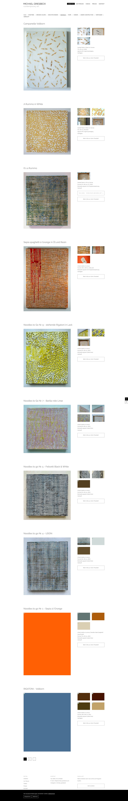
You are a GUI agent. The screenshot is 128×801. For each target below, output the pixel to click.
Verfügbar (99, 15)
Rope (69, 15)
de (126, 399)
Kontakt (101, 4)
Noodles (63, 15)
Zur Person (80, 4)
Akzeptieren (27, 796)
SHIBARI (76, 15)
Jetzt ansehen (91, 786)
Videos (88, 4)
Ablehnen (35, 796)
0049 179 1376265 (58, 779)
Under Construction (87, 15)
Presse (94, 4)
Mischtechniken (53, 15)
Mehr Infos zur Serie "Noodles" (91, 58)
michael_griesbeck (61, 783)
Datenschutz (51, 793)
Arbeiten (71, 4)
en (126, 402)
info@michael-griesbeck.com (61, 781)
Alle (25, 15)
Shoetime (31, 15)
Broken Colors (41, 15)
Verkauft (26, 17)
